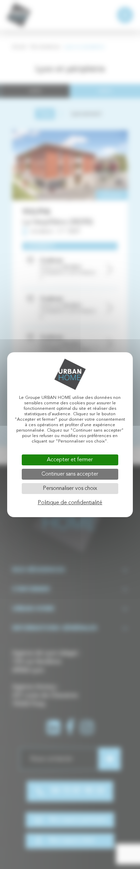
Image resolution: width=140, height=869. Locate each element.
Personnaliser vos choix (70, 488)
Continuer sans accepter (69, 474)
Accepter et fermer (70, 460)
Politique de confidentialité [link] (70, 503)
